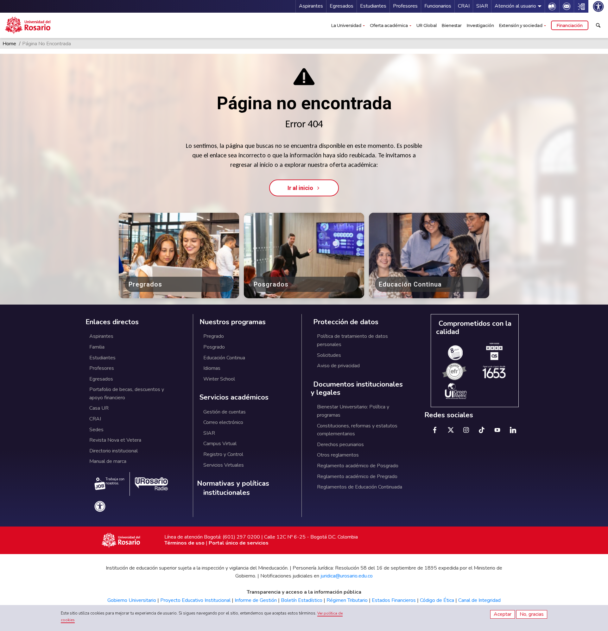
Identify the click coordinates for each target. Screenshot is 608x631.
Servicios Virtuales (223, 465)
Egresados (341, 6)
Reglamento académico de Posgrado (357, 465)
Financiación (570, 25)
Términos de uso (184, 543)
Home (9, 43)
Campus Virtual (220, 443)
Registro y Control (223, 454)
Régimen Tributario (347, 600)
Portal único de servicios (239, 543)
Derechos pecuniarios (340, 444)
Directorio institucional (113, 450)
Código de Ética (437, 600)
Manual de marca (107, 461)
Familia (96, 347)
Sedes (96, 429)
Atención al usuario (515, 6)
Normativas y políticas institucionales (233, 488)
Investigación (480, 25)
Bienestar (452, 25)
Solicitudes (329, 355)
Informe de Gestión (256, 600)
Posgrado (214, 347)
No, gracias (532, 614)
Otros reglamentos (338, 454)
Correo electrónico (223, 422)
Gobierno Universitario (131, 600)
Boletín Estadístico (301, 600)
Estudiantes (373, 6)
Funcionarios (437, 6)
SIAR (482, 6)
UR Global (426, 25)
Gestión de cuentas (224, 411)
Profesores (405, 6)
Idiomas (211, 368)
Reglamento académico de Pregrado (357, 476)
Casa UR (99, 408)
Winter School (219, 378)
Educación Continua (224, 357)
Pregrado (213, 336)
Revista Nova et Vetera (115, 440)
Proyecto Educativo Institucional (195, 600)
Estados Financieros (394, 600)
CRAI (464, 6)
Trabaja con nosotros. (114, 481)
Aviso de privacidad (338, 365)
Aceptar (502, 614)
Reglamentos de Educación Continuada (359, 486)
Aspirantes (311, 6)
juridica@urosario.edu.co (346, 575)
